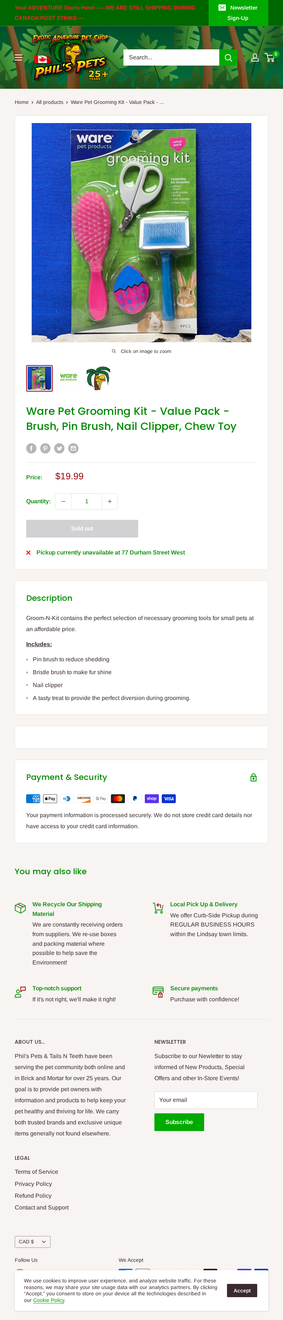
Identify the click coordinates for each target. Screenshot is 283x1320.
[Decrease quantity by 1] (63, 501)
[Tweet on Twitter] (59, 448)
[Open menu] (18, 57)
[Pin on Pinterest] (45, 448)
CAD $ (26, 1241)
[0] (270, 57)
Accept (242, 1290)
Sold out (82, 528)
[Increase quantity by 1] (110, 501)
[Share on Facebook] (31, 448)
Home (22, 102)
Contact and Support (42, 1207)
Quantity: (38, 501)
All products (49, 102)
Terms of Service (36, 1172)
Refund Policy (33, 1196)
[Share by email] (73, 448)
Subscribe (179, 1122)
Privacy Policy (33, 1184)
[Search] (228, 57)
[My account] (255, 57)
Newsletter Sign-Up (242, 12)
